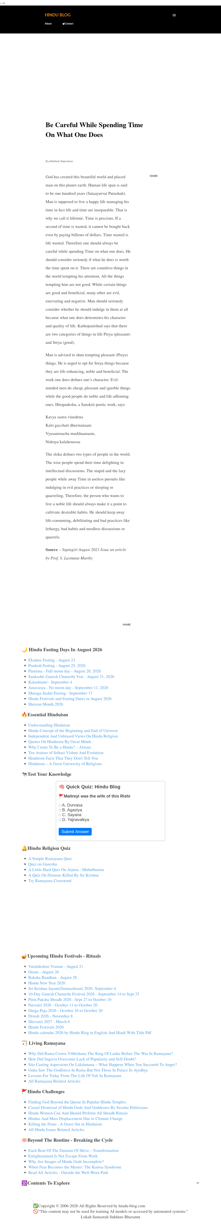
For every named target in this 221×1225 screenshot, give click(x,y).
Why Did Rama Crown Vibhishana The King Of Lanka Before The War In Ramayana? (100, 1053)
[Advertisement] (110, 63)
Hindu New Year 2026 (46, 983)
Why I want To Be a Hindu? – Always (59, 747)
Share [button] (154, 176)
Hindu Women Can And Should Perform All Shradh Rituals (78, 1113)
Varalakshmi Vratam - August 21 (55, 966)
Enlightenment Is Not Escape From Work (63, 1156)
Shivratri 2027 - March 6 (49, 1021)
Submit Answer (75, 831)
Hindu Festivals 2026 (46, 1027)
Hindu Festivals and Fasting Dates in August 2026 (70, 698)
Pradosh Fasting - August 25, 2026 (56, 665)
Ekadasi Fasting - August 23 (51, 660)
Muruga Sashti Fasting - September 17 (60, 693)
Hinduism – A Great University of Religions (65, 763)
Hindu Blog (57, 15)
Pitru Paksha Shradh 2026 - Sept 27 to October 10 (69, 999)
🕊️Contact (67, 24)
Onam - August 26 (43, 972)
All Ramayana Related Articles (54, 1081)
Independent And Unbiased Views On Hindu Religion (73, 736)
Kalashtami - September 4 (50, 682)
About (48, 24)
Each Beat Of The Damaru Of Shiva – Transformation (73, 1150)
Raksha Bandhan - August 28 (52, 977)
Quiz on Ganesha (42, 864)
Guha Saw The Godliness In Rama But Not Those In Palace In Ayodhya (88, 1070)
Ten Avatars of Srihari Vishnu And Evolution (65, 752)
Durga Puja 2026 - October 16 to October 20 (65, 1010)
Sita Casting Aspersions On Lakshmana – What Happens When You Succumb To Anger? (102, 1064)
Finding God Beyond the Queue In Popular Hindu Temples (77, 1102)
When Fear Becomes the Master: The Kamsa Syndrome (75, 1167)
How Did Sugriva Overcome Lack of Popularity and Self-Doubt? (82, 1059)
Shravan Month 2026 (45, 704)
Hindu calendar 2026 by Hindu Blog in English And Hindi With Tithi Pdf (89, 1032)
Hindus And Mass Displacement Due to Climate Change (75, 1118)
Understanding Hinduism (49, 725)
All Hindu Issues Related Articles (56, 1129)
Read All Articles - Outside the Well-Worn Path (68, 1172)
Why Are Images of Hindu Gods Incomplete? (66, 1161)
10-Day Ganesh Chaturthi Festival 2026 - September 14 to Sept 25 (83, 994)
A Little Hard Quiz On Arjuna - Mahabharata (66, 869)
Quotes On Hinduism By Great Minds (59, 741)
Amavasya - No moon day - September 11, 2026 (68, 687)
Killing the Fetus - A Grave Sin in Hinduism (65, 1124)
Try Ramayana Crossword (49, 880)
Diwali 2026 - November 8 (50, 1016)
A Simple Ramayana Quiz (50, 858)
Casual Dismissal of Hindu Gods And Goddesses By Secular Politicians (88, 1107)
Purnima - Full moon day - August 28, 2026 (64, 671)
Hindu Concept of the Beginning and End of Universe (73, 730)
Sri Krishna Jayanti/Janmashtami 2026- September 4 (72, 988)
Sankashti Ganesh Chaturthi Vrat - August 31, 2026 (71, 676)
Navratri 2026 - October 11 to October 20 (62, 1005)
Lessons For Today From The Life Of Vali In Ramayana (74, 1075)
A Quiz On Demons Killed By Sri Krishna (63, 875)
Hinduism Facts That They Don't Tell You (63, 758)
